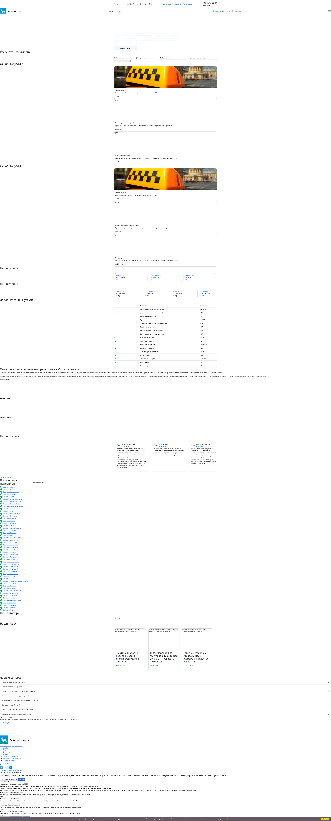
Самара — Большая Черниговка (13, 506)
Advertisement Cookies (9, 811)
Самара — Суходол (9, 576)
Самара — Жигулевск (10, 516)
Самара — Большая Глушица (12, 499)
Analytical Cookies (7, 805)
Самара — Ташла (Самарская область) (15, 581)
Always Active (18, 793)
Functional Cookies (8, 799)
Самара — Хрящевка (10, 596)
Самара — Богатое (9, 497)
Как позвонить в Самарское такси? (13, 682)
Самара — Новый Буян (10, 547)
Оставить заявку (205, 5)
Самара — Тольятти (9, 586)
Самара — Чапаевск (9, 598)
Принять (22, 779)
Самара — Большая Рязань (12, 504)
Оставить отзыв (5, 478)
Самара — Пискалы (9, 559)
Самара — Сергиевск (10, 571)
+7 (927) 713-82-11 (208, 3)
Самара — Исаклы (9, 521)
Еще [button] (150, 4)
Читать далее (120, 665)
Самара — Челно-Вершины (12, 600)
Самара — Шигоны (9, 605)
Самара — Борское (9, 509)
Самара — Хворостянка (11, 593)
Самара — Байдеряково (11, 492)
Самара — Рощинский (10, 569)
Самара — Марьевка (10, 542)
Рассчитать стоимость (122, 61)
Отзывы (5, 754)
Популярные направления (12, 758)
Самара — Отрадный (10, 552)
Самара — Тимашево (10, 583)
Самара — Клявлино (9, 533)
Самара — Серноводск (10, 574)
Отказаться (13, 779)
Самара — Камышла (9, 523)
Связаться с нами (9, 760)
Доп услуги (143, 4)
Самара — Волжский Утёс (11, 514)
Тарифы (129, 4)
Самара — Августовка (10, 489)
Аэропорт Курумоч (9, 487)
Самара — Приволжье (10, 567)
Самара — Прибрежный (11, 564)
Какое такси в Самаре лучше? (12, 687)
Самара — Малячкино (10, 540)
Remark (16, 799)
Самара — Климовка (10, 530)
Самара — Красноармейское (12, 538)
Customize (4, 779)
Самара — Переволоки (10, 555)
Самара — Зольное (9, 518)
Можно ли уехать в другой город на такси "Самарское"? (20, 700)
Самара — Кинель (9, 526)
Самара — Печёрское (10, 557)
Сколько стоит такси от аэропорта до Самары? (17, 710)
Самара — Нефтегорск (10, 545)
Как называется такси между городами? (15, 696)
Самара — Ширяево (9, 608)
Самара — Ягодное (9, 610)
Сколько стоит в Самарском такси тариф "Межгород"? (20, 691)
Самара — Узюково (9, 588)
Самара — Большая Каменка (12, 501)
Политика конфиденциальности (11, 746)
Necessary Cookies (8, 793)
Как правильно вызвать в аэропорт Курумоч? (17, 714)
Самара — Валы (8, 511)
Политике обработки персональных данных (238, 819)
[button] (116, 276)
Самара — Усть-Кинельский (12, 591)
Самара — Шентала (9, 603)
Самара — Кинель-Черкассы (12, 528)
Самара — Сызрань (9, 579)
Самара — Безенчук (9, 494)
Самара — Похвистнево (11, 562)
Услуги (135, 4)
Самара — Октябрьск (10, 550)
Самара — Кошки (8, 535)
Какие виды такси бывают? (11, 705)
